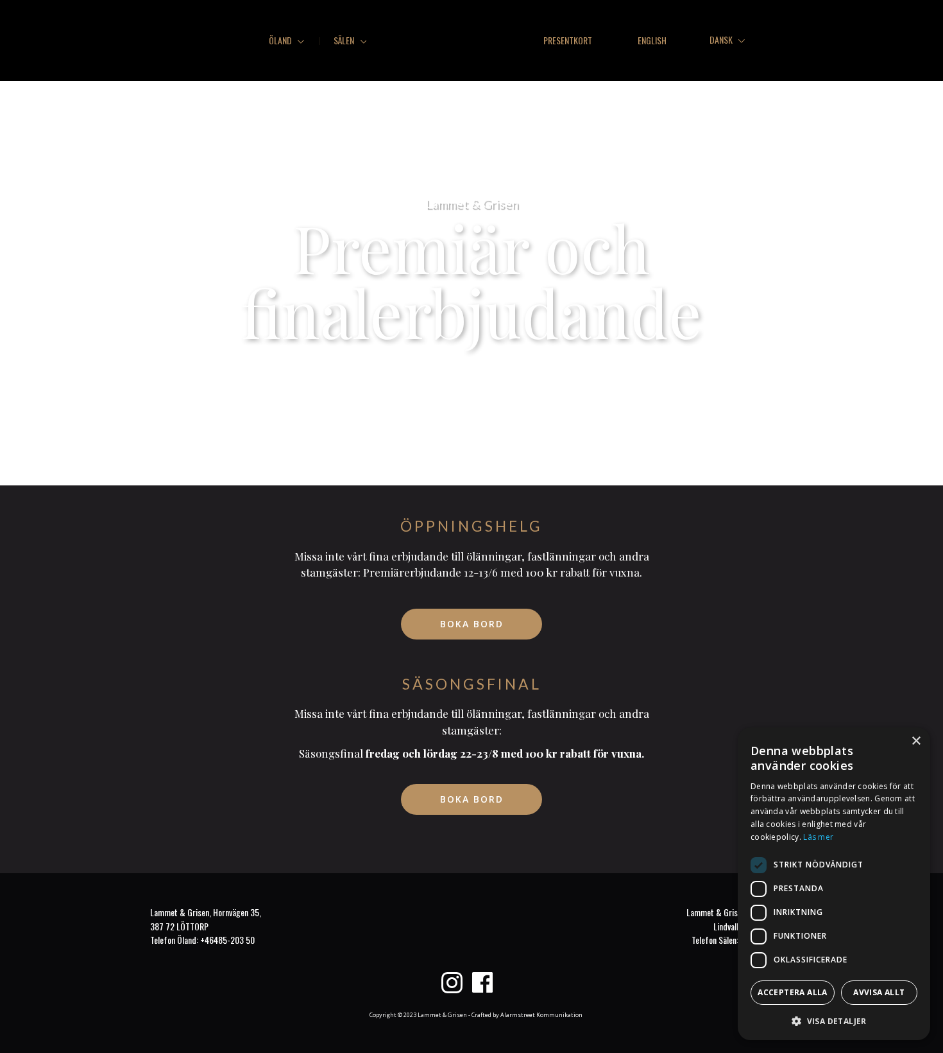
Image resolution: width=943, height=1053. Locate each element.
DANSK (722, 39)
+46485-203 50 (227, 939)
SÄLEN (345, 40)
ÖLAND (281, 40)
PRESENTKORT (567, 40)
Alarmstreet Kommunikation (541, 1015)
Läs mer (818, 836)
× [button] (916, 741)
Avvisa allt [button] (879, 992)
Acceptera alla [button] (793, 992)
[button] (834, 1020)
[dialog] (834, 883)
